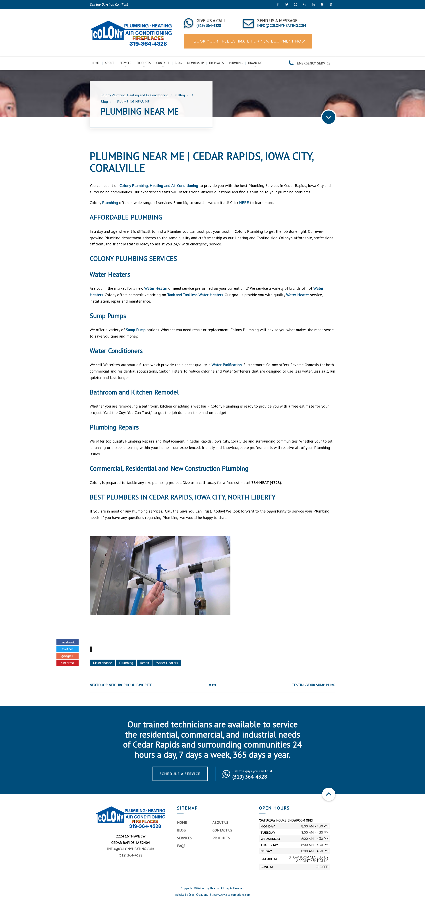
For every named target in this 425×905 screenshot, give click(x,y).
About (109, 63)
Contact (162, 63)
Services (125, 63)
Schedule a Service (180, 773)
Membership (195, 63)
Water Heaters (167, 662)
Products (144, 63)
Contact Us (222, 830)
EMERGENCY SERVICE (313, 63)
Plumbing (236, 63)
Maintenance (102, 662)
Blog (178, 63)
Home (95, 63)
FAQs (181, 845)
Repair (144, 662)
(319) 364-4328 (131, 855)
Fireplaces (216, 63)
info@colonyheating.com (130, 849)
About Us (220, 822)
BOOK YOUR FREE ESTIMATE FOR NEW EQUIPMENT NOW (249, 41)
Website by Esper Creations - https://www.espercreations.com (213, 895)
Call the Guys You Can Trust (109, 4)
